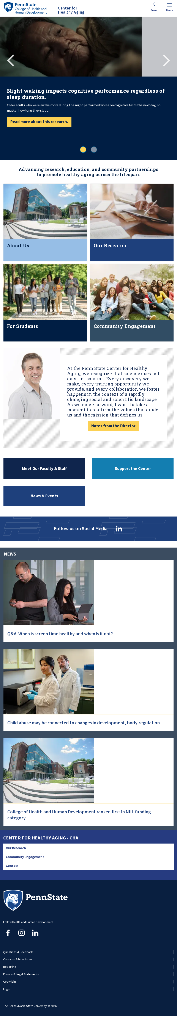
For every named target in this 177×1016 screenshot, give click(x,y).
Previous (10, 59)
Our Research (16, 848)
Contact (12, 865)
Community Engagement (25, 857)
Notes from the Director (113, 425)
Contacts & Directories (18, 959)
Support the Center (133, 468)
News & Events (44, 495)
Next (166, 59)
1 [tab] (83, 149)
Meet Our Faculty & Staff (44, 468)
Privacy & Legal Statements (21, 974)
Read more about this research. (39, 121)
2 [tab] (94, 149)
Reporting (9, 967)
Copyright (9, 981)
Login (6, 989)
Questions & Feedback (18, 952)
